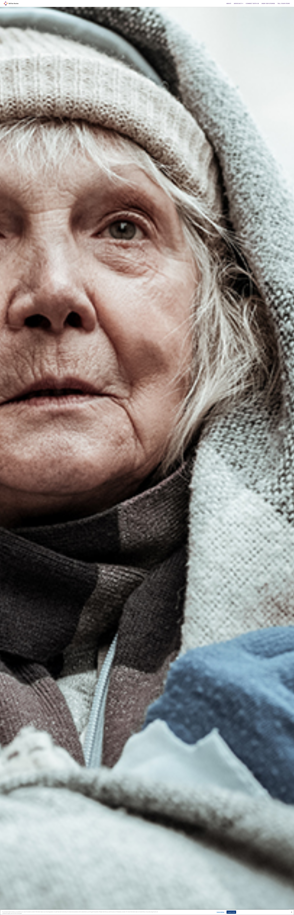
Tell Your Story (284, 3)
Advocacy (238, 3)
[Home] (11, 3)
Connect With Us (252, 3)
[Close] (291, 912)
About (228, 3)
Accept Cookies (231, 912)
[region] (147, 912)
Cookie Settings (220, 912)
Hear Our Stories (268, 3)
